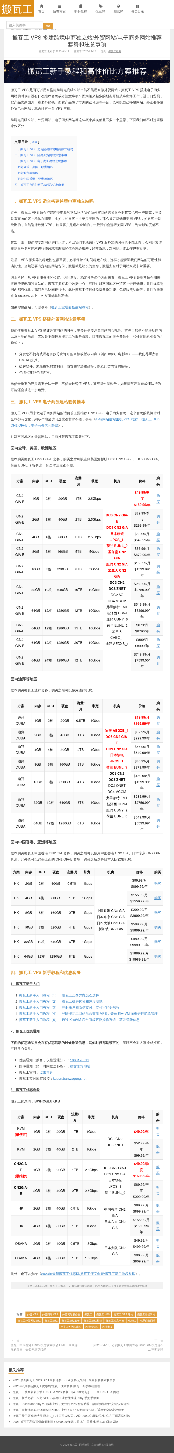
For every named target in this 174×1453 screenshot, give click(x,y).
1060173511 (79, 1059)
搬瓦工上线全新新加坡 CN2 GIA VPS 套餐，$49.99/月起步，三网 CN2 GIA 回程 (66, 1392)
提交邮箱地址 (80, 1066)
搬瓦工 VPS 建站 (123, 1314)
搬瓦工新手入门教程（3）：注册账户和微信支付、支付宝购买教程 (69, 1007)
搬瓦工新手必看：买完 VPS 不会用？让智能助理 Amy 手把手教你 (56, 1398)
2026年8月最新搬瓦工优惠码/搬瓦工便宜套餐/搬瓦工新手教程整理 (56, 1386)
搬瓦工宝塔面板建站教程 (70, 307)
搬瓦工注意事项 (115, 1320)
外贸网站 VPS (50, 1314)
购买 (157, 883)
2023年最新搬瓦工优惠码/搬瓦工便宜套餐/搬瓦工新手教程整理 (88, 1273)
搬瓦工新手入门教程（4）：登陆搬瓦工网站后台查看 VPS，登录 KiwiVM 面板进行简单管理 (88, 1013)
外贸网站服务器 (71, 1314)
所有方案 (59, 11)
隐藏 (34, 142)
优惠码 (100, 11)
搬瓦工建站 (51, 1320)
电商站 (132, 1320)
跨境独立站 (91, 1326)
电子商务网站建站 (71, 1326)
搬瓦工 (17, 8)
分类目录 (137, 11)
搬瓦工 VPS (103, 1314)
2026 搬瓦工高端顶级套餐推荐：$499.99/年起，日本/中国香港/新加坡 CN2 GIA (65, 1421)
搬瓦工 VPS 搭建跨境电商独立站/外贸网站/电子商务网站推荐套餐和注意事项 (87, 40)
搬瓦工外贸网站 (146, 1314)
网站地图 (84, 1444)
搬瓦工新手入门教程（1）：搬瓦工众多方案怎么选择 (59, 995)
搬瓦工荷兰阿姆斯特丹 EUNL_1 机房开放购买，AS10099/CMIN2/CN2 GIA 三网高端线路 (71, 1415)
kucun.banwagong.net (69, 1078)
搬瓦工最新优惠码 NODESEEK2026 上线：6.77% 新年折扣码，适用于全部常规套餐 (68, 1410)
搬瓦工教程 (114, 51)
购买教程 (80, 11)
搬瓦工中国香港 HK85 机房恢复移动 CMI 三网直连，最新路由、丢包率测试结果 (45, 1347)
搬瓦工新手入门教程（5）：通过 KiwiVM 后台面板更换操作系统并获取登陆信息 (79, 1019)
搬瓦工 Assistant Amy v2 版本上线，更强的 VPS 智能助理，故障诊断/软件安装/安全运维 (71, 1404)
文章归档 (96, 1444)
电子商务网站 (147, 1320)
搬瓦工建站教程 (93, 1320)
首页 (41, 11)
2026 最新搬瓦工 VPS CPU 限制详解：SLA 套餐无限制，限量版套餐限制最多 (64, 1380)
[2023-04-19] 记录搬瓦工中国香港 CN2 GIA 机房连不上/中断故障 (128, 1347)
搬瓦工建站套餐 (71, 1320)
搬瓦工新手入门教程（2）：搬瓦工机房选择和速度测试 (60, 1001)
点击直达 (46, 1072)
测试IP (118, 11)
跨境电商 (107, 1326)
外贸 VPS (32, 1314)
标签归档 (108, 1444)
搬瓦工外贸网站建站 (29, 1320)
